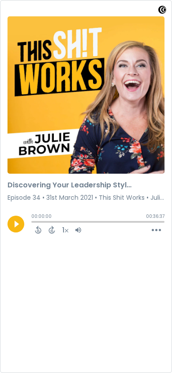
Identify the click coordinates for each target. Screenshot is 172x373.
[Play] (15, 224)
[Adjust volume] (78, 230)
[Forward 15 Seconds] (52, 230)
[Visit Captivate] (162, 11)
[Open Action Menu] (156, 230)
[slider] (33, 222)
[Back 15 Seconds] (38, 230)
